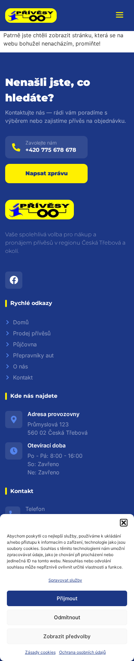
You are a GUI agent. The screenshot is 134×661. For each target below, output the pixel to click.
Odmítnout (67, 617)
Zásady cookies (40, 652)
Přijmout (67, 598)
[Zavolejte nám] (16, 147)
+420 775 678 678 (50, 150)
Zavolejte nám (41, 143)
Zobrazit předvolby (67, 636)
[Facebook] (13, 280)
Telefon (35, 508)
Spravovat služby (65, 580)
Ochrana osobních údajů (82, 652)
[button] (123, 522)
